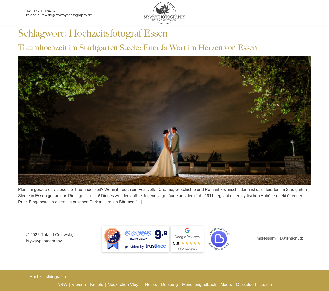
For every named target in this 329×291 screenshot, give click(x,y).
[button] (291, 15)
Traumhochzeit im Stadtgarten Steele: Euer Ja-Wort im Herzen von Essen (137, 47)
